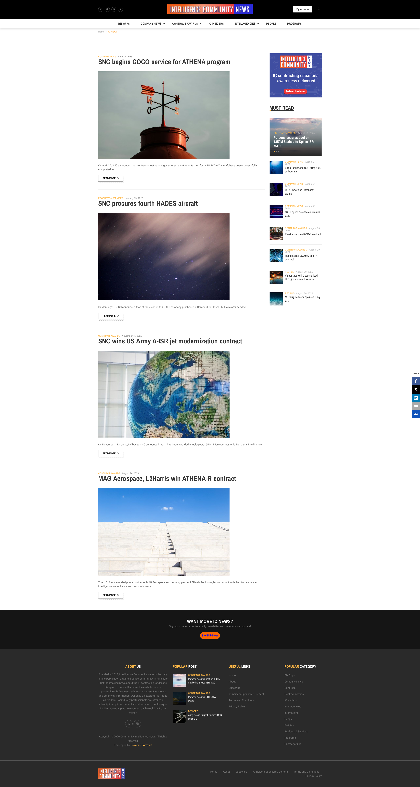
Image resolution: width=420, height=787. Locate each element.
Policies (289, 725)
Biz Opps (124, 23)
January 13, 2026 (134, 198)
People (271, 23)
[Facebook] (416, 381)
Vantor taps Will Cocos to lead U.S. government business (301, 277)
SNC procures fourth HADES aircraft (148, 203)
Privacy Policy (237, 707)
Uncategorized (292, 744)
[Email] (416, 406)
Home (101, 31)
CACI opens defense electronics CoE (302, 214)
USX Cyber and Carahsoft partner (299, 192)
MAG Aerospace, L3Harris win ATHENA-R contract (167, 478)
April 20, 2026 (125, 56)
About (232, 682)
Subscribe (234, 688)
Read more (109, 178)
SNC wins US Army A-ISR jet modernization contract (170, 341)
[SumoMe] (416, 414)
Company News (151, 23)
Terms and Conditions (241, 700)
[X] (416, 389)
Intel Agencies (245, 23)
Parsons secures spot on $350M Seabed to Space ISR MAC (294, 141)
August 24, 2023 (130, 473)
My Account (303, 9)
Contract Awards (185, 23)
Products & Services (110, 198)
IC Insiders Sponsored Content (246, 694)
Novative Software (141, 745)
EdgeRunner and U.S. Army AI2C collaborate (303, 169)
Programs (294, 23)
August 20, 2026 (304, 272)
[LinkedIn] (416, 398)
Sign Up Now (210, 636)
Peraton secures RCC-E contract (303, 234)
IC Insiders (216, 23)
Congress (289, 688)
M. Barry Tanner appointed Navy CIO (302, 299)
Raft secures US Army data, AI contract (301, 257)
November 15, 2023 (132, 336)
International (291, 713)
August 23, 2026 (306, 133)
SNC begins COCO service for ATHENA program (164, 61)
